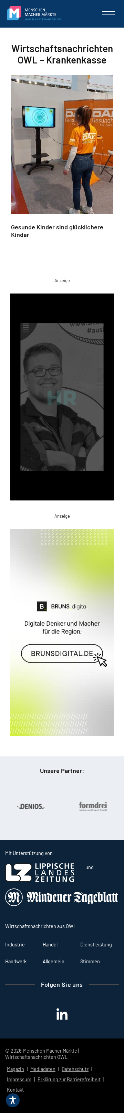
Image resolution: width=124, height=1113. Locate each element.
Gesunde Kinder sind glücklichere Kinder (57, 230)
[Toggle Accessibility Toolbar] (12, 1100)
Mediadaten (42, 1069)
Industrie (15, 944)
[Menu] (108, 13)
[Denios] (20, 806)
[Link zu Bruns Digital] (62, 633)
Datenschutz (75, 1069)
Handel (50, 944)
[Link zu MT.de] (62, 904)
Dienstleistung (96, 944)
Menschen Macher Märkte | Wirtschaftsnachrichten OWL (42, 1054)
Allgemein (53, 961)
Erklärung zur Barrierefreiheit (69, 1079)
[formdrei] (82, 806)
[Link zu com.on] (62, 398)
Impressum (19, 1079)
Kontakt (15, 1090)
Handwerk (16, 961)
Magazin (15, 1069)
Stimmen (90, 961)
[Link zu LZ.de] (39, 880)
